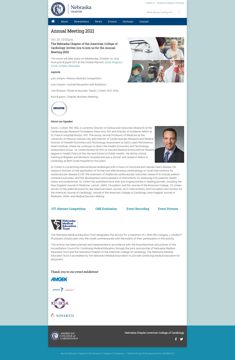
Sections (128, 21)
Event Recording (138, 208)
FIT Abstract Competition (68, 208)
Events (112, 21)
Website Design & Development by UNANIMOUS (150, 353)
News (98, 21)
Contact (144, 21)
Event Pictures (167, 208)
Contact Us (149, 3)
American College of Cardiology (170, 3)
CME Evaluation (106, 208)
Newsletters (81, 21)
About (64, 21)
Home (53, 21)
